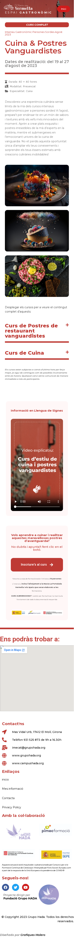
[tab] (37, 331)
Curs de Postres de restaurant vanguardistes (31, 331)
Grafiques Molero (32, 935)
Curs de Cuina (24, 353)
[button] (63, 9)
